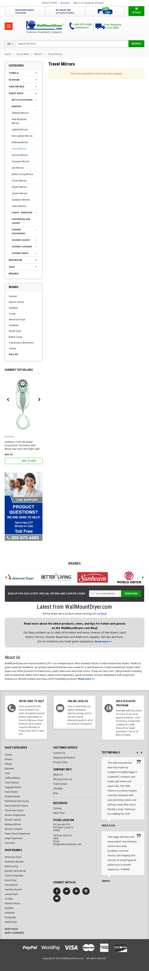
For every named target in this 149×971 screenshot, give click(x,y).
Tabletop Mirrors (20, 113)
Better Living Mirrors (22, 174)
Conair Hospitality (14, 875)
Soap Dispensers (14, 838)
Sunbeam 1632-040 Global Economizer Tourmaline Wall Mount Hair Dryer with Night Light (22, 445)
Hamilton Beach (13, 889)
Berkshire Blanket (14, 861)
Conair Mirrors (19, 180)
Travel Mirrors (55, 54)
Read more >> (103, 641)
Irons (7, 773)
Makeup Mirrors (20, 142)
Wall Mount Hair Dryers (17, 801)
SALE (12, 267)
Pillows (8, 764)
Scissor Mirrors (20, 155)
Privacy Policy (60, 762)
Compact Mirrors (20, 161)
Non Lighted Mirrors (22, 136)
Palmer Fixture (16, 302)
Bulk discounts (24, 11)
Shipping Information (64, 757)
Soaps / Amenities (22, 212)
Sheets (8, 759)
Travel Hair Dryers (14, 810)
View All (13, 354)
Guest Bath (23, 54)
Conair (12, 313)
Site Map (57, 788)
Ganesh (13, 296)
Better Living (15, 337)
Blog (55, 793)
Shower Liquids (21, 240)
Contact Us (59, 753)
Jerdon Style (11, 894)
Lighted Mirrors (20, 129)
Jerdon (12, 348)
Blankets (9, 768)
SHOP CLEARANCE (14, 933)
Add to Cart (29, 461)
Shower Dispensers (18, 231)
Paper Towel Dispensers (17, 833)
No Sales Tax (65, 11)
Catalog (57, 808)
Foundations (11, 885)
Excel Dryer (11, 880)
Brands (13, 273)
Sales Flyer (59, 813)
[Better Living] (56, 577)
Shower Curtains (22, 246)
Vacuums (10, 843)
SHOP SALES (11, 929)
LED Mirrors (18, 168)
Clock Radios (12, 782)
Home (8, 54)
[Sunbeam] (92, 577)
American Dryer (17, 319)
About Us (58, 774)
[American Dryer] (20, 577)
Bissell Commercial (15, 871)
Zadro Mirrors (19, 206)
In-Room (14, 80)
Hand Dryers (11, 792)
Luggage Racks (13, 787)
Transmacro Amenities (21, 342)
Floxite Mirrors (19, 187)
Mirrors (38, 54)
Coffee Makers (12, 778)
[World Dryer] (129, 577)
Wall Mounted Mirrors (19, 121)
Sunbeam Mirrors (21, 199)
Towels (13, 73)
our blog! (102, 613)
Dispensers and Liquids (21, 221)
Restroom (15, 260)
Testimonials (60, 784)
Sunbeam (14, 325)
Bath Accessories (22, 100)
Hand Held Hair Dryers (16, 805)
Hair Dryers (16, 86)
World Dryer (15, 331)
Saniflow (13, 308)
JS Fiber (9, 898)
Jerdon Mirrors (19, 193)
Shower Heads (20, 253)
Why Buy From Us (62, 779)
